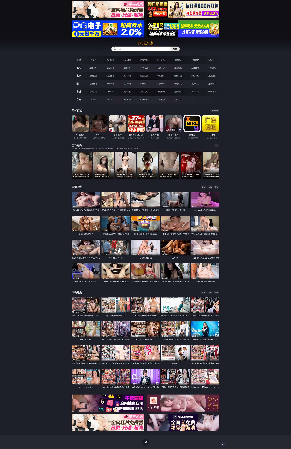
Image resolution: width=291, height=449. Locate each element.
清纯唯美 (178, 83)
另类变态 (212, 75)
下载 (216, 145)
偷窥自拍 (93, 83)
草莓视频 (127, 99)
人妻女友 (127, 91)
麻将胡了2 (161, 60)
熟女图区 (195, 83)
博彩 (78, 59)
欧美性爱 (144, 75)
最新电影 (77, 292)
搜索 (175, 49)
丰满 (203, 292)
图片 (78, 83)
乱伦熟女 (195, 75)
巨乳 (210, 187)
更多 (216, 187)
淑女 (210, 292)
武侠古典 (144, 91)
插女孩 (93, 99)
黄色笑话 (195, 91)
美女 (203, 187)
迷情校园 (161, 91)
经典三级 (178, 75)
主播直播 (195, 68)
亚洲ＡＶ (93, 68)
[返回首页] (223, 444)
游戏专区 (144, 60)
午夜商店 (110, 99)
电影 (78, 75)
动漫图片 (144, 83)
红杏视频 (161, 99)
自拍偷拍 (110, 68)
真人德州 (110, 60)
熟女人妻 (161, 68)
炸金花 (178, 60)
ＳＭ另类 (212, 68)
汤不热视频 (144, 99)
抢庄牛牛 (212, 60)
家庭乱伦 (110, 91)
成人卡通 (127, 75)
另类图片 (212, 83)
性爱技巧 (212, 91)
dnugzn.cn (145, 43)
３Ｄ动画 (144, 68)
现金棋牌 (195, 60)
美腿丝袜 (161, 83)
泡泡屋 (178, 99)
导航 (78, 99)
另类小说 (178, 91)
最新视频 (77, 187)
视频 (78, 67)
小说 (78, 91)
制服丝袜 (161, 75)
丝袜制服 (178, 68)
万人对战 (127, 60)
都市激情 (93, 91)
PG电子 (93, 60)
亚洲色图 (110, 83)
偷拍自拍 (110, 75)
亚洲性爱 (93, 75)
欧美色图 (127, 83)
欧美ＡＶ (127, 68)
